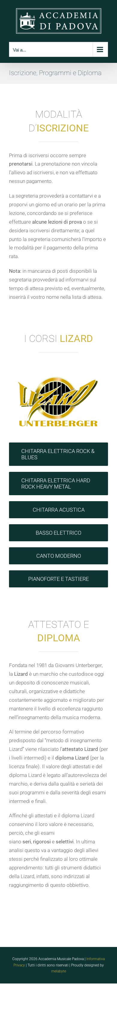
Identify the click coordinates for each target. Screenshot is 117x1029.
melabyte (58, 971)
